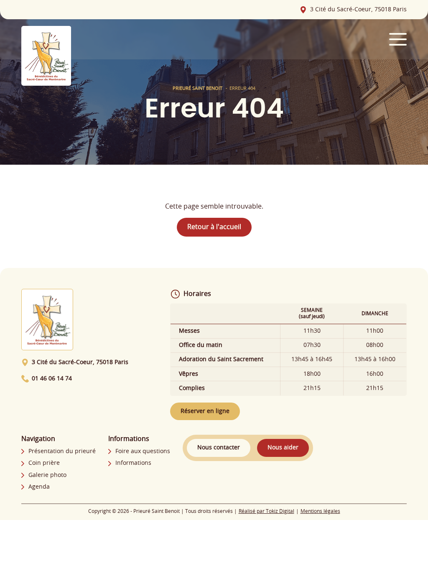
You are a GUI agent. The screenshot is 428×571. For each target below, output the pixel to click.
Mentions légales (320, 511)
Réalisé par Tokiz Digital (266, 511)
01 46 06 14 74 (52, 379)
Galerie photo (47, 475)
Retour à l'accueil (214, 227)
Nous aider (283, 448)
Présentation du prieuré (62, 451)
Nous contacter (218, 448)
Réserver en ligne (205, 411)
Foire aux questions (142, 451)
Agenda (39, 487)
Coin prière (44, 463)
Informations (133, 463)
